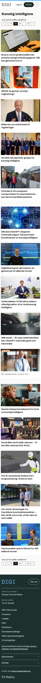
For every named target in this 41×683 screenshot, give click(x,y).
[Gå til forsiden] (6, 4)
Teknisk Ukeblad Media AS (20, 671)
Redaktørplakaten (20, 649)
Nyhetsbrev (7, 627)
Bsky (4, 623)
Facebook (6, 614)
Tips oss (34, 582)
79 (16, 24)
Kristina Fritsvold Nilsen (12, 595)
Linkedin (5, 619)
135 (28, 24)
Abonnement (7, 657)
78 (11, 24)
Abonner (29, 4)
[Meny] (37, 4)
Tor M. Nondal (8, 603)
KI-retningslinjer (8, 640)
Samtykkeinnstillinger (11, 632)
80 (20, 24)
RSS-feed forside (9, 610)
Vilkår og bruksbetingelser (13, 636)
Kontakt (5, 663)
